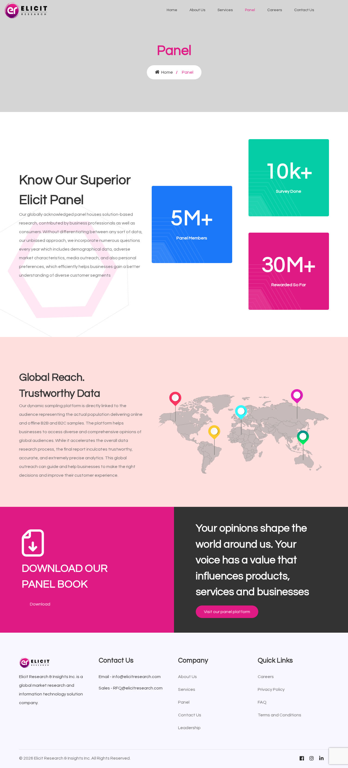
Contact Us (304, 10)
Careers (274, 10)
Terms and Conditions (279, 715)
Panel (250, 10)
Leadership (189, 728)
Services (225, 10)
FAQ (262, 702)
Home (172, 10)
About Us (197, 10)
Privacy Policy (271, 689)
